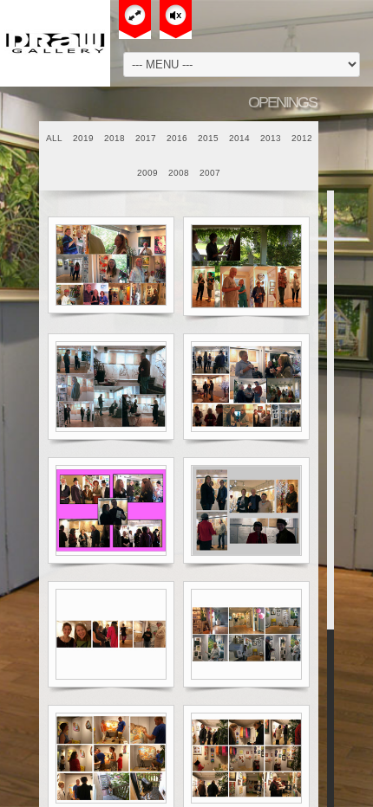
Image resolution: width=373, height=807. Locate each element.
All (54, 138)
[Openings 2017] (111, 386)
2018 (114, 138)
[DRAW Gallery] (55, 43)
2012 (301, 138)
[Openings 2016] (246, 386)
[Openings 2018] (246, 266)
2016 (177, 138)
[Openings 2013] (111, 634)
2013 (270, 138)
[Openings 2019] (111, 265)
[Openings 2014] (246, 510)
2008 (178, 173)
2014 (239, 138)
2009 (147, 173)
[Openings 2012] (246, 634)
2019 (83, 138)
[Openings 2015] (111, 510)
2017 (145, 138)
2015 (208, 138)
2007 (210, 173)
